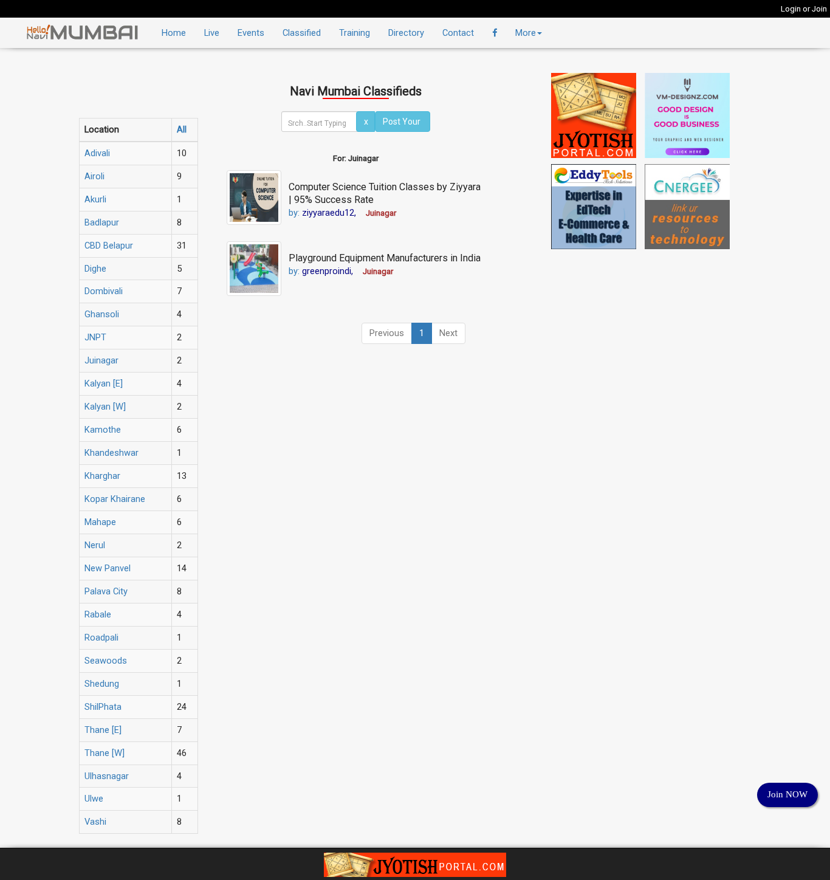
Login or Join (804, 8)
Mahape (100, 522)
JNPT (95, 337)
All (182, 129)
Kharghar (102, 475)
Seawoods (105, 660)
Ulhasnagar (106, 776)
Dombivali (103, 291)
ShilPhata (103, 706)
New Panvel (107, 568)
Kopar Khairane (114, 498)
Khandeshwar (111, 452)
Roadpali (101, 637)
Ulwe (93, 798)
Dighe (95, 268)
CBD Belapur (108, 245)
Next (448, 333)
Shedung (101, 683)
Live (211, 32)
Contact (458, 32)
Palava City (106, 591)
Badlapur (101, 222)
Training (354, 32)
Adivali (97, 153)
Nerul (94, 545)
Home (174, 32)
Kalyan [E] (103, 383)
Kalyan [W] (105, 406)
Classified (302, 32)
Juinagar (101, 360)
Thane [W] (104, 753)
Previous (386, 333)
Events (251, 32)
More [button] (525, 32)
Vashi (95, 821)
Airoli (94, 176)
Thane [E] (103, 729)
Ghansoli (101, 314)
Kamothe (102, 429)
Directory (406, 32)
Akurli (95, 199)
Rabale (97, 614)
